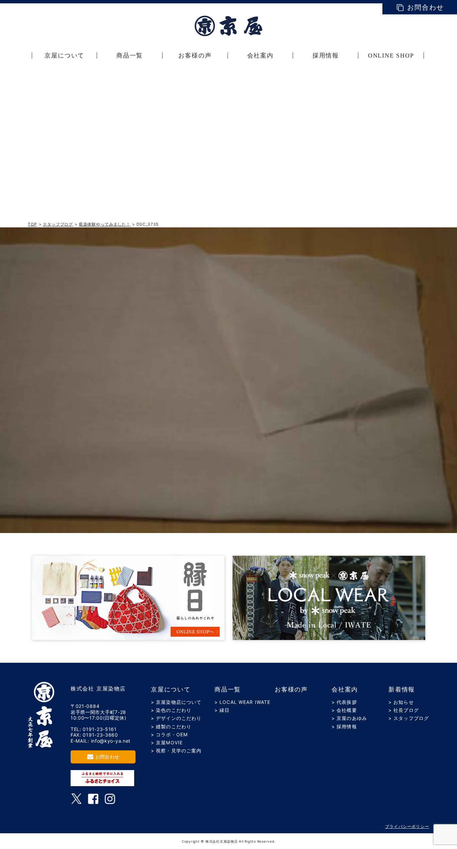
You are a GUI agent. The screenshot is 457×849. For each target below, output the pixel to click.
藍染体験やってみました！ (104, 224)
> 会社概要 (344, 710)
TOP (32, 224)
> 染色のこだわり (171, 710)
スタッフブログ (58, 224)
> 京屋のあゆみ (349, 718)
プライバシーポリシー (407, 826)
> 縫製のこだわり (171, 726)
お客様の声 (291, 689)
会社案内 (345, 689)
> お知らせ (401, 702)
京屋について (171, 689)
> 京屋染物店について (176, 702)
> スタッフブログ (408, 718)
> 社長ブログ (403, 710)
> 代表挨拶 (344, 702)
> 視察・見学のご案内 (176, 750)
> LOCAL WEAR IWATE (242, 702)
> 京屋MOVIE (167, 742)
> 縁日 (222, 710)
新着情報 (401, 689)
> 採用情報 (344, 726)
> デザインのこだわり (176, 718)
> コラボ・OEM (169, 734)
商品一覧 (227, 689)
